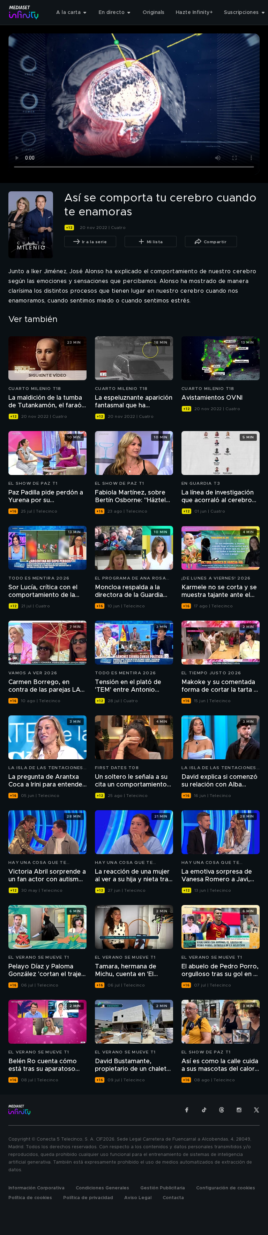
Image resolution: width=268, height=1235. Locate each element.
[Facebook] (187, 1110)
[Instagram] (239, 1110)
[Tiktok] (204, 1110)
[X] (256, 1110)
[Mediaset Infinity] (23, 12)
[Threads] (221, 1110)
